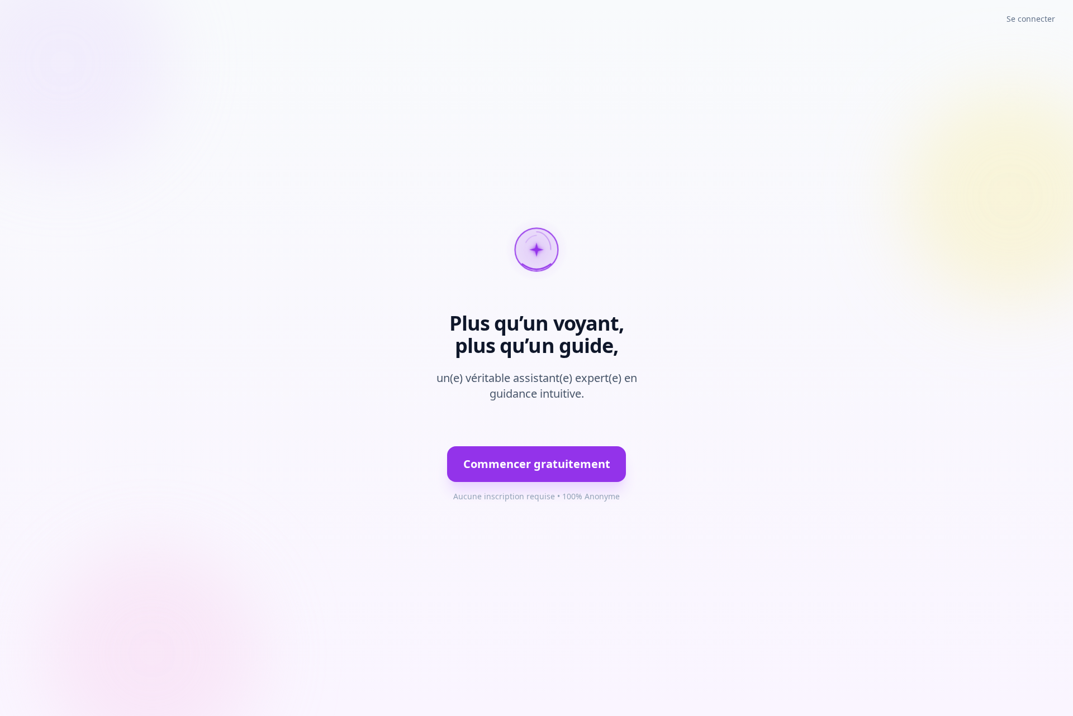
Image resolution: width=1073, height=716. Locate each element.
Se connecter (1030, 18)
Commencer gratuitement (536, 463)
